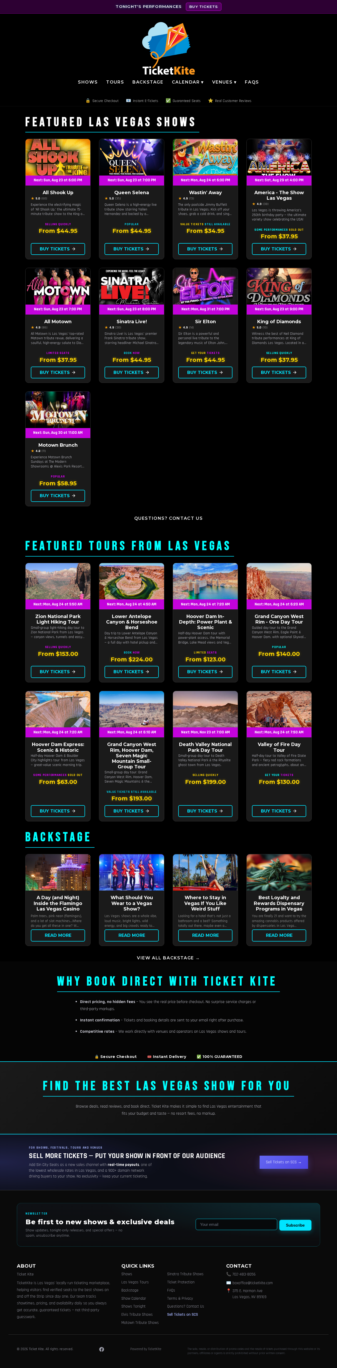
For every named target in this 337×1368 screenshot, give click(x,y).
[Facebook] (101, 1349)
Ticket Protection (181, 1282)
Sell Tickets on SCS (182, 1314)
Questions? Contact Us (168, 518)
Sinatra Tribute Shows (185, 1274)
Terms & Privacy (180, 1298)
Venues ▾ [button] (224, 82)
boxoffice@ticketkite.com (252, 1282)
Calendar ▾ (188, 82)
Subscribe (295, 1225)
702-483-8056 (244, 1274)
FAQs (252, 82)
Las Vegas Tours (135, 1282)
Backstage (147, 82)
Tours (115, 82)
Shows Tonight (133, 1306)
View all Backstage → (168, 957)
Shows (88, 82)
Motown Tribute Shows (140, 1322)
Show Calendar (133, 1298)
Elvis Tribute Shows (137, 1314)
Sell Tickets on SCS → (284, 1162)
